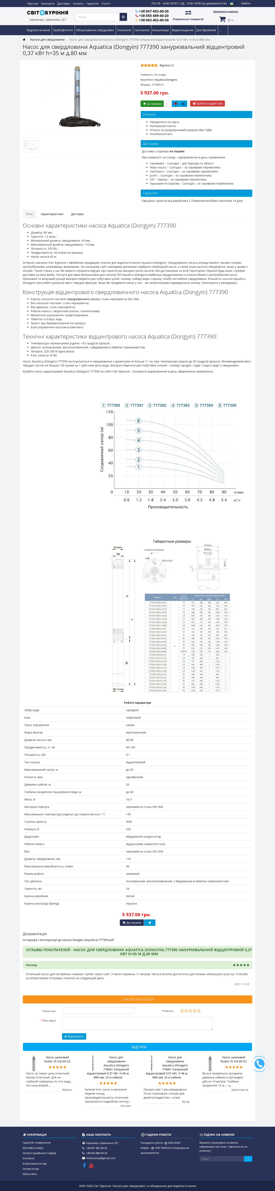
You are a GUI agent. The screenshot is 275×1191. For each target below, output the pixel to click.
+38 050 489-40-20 (154, 15)
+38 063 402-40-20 (154, 20)
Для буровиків (206, 30)
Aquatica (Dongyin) (165, 79)
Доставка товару (33, 1148)
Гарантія (92, 3)
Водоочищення (183, 30)
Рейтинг (169, 1011)
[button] (226, 19)
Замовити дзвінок (225, 11)
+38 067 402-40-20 (154, 11)
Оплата (78, 3)
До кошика (154, 104)
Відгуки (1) (167, 65)
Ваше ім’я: (50, 1011)
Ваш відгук (49, 1020)
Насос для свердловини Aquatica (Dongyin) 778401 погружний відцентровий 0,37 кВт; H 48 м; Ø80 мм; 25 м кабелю (108, 1067)
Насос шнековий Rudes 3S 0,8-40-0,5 (57, 1059)
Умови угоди (31, 1168)
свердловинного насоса (83, 299)
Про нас (32, 3)
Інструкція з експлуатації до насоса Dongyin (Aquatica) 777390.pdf (68, 940)
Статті (105, 3)
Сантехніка (142, 30)
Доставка (63, 3)
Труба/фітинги (63, 30)
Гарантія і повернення (37, 1142)
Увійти (245, 3)
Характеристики (52, 214)
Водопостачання (39, 30)
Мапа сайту (30, 1174)
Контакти (47, 3)
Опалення (124, 30)
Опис (29, 214)
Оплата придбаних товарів (39, 1153)
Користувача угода (35, 1163)
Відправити (75, 1036)
